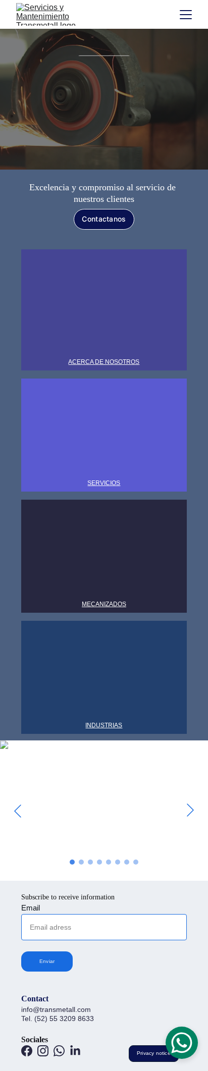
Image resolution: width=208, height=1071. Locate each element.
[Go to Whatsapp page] (59, 1050)
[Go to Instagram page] (42, 1050)
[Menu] (186, 14)
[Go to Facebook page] (26, 1050)
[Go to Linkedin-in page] (75, 1050)
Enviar (47, 961)
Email (30, 907)
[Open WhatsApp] (182, 1043)
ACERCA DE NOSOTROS (103, 361)
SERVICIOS (103, 483)
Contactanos (104, 219)
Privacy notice (154, 1053)
